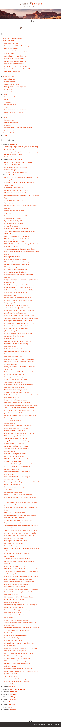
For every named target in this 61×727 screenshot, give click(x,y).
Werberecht (12, 709)
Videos (6, 107)
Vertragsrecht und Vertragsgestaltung (15, 87)
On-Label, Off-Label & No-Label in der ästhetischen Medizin (21, 195)
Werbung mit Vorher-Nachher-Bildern (15, 541)
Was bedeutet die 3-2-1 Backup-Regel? (15, 431)
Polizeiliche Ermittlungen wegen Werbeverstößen (19, 582)
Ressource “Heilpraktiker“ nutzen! (14, 336)
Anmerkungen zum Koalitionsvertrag (15, 259)
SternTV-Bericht (9, 338)
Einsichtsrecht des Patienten (12, 612)
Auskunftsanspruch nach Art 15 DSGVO (16, 446)
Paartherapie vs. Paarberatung (13, 377)
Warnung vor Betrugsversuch (13, 218)
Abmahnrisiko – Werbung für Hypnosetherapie (18, 464)
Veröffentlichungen (10, 105)
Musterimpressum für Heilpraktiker (15, 110)
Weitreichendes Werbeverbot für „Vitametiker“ (18, 669)
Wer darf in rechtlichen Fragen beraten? (16, 390)
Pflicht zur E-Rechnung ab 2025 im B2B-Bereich (18, 300)
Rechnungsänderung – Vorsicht (13, 223)
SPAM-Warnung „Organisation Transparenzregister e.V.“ (21, 530)
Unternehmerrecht (8, 76)
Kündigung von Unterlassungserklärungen (17, 681)
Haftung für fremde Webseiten (13, 607)
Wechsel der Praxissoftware (12, 461)
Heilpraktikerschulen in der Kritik (14, 387)
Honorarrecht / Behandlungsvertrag (15, 61)
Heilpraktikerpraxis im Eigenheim (14, 518)
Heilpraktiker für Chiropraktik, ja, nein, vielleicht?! (19, 290)
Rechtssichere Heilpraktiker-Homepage (16, 66)
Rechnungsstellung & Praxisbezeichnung (16, 167)
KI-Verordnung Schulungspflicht (13, 188)
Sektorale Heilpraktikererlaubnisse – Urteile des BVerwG (21, 525)
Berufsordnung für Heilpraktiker (14, 538)
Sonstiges (12, 704)
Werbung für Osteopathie (12, 257)
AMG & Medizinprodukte (17, 689)
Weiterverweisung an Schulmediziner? (15, 436)
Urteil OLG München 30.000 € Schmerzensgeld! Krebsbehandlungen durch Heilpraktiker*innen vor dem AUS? (21, 497)
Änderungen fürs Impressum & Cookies (16, 328)
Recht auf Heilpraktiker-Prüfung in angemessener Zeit (20, 515)
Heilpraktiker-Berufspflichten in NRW (15, 454)
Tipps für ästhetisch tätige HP (13, 221)
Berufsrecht (13, 692)
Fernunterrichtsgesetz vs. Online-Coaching (17, 351)
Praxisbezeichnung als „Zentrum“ (14, 374)
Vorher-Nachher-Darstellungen (13, 200)
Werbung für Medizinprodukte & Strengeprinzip (18, 425)
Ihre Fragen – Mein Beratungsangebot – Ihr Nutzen (19, 535)
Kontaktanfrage (9, 120)
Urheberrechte (8, 633)
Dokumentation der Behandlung (14, 487)
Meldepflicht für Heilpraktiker (13, 546)
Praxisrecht (12, 702)
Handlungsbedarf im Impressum (14, 211)
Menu (32, 21)
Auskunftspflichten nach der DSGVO (15, 566)
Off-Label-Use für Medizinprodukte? (15, 193)
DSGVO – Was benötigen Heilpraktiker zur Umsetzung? (20, 569)
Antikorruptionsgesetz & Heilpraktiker (15, 635)
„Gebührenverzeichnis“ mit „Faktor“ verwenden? (18, 162)
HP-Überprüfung (14, 697)
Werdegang (7, 102)
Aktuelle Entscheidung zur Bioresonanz (16, 620)
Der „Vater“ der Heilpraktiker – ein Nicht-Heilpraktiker (20, 533)
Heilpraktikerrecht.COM (11, 43)
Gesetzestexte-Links (10, 115)
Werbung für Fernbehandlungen (14, 443)
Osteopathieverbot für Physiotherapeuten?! (17, 679)
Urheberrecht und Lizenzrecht (13, 84)
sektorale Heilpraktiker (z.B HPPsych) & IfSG (17, 308)
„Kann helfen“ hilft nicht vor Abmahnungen (17, 559)
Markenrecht (8, 89)
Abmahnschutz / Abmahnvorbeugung (15, 51)
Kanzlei (5, 94)
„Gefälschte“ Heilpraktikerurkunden (15, 331)
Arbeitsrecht (8, 92)
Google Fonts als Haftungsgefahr (14, 456)
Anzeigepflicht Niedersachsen (13, 528)
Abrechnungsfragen (15, 159)
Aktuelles (12, 175)
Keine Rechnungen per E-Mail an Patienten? (17, 264)
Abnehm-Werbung (9, 684)
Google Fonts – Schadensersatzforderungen (17, 441)
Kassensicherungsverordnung (13, 492)
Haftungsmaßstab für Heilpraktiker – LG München (19, 310)
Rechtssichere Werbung (11, 469)
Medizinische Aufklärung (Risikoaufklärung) (17, 610)
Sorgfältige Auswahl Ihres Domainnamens (16, 630)
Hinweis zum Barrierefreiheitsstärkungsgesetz (18, 262)
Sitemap (5, 74)
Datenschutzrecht (9, 79)
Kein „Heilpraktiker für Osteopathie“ (15, 651)
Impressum (7, 125)
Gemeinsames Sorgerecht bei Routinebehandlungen (20, 249)
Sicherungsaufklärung (10, 676)
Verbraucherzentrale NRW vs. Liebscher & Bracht (19, 372)
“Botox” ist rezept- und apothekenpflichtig (16, 239)
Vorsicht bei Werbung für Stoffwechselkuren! (17, 466)
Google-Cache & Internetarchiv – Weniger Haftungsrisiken (21, 318)
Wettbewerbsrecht (10, 82)
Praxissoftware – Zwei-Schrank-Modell (15, 216)
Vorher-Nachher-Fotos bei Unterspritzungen (17, 298)
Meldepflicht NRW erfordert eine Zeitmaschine (18, 333)
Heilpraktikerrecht (8, 41)
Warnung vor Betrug (10, 267)
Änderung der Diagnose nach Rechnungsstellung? (19, 408)
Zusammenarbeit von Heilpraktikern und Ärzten (18, 69)
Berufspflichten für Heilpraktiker (14, 58)
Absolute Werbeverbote (11, 602)
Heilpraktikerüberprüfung (12, 71)
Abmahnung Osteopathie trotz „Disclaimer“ (17, 584)
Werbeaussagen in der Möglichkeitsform (16, 392)
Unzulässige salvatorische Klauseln (14, 512)
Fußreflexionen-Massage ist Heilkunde (15, 269)
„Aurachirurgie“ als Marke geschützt (15, 313)
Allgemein (12, 686)
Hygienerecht (13, 699)
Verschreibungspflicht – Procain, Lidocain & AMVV (19, 315)
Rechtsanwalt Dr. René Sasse (11, 133)
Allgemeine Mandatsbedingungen (13, 38)
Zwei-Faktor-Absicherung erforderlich (15, 438)
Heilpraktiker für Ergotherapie (13, 349)
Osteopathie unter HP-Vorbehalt (14, 241)
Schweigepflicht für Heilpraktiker (14, 420)
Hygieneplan (8, 198)
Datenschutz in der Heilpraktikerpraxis (15, 56)
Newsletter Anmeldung (11, 122)
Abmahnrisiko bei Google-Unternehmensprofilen (19, 433)
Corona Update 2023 (10, 364)
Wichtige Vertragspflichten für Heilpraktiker (17, 658)
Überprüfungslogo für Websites (13, 112)
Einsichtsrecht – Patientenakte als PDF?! (16, 326)
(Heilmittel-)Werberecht (11, 48)
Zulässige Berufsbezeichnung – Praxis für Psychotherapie (21, 589)
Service (5, 135)
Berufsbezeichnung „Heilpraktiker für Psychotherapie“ (20, 605)
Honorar (7, 99)
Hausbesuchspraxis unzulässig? (13, 543)
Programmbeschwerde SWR (12, 523)
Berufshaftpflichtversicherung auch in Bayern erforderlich (21, 628)
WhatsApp (7, 213)
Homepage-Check (9, 97)
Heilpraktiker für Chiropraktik (13, 356)
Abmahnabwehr (9, 53)
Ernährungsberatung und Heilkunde (15, 272)
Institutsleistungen (10, 645)
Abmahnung (13, 144)
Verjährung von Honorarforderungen (15, 172)
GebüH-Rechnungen (10, 170)
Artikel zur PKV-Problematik (12, 164)
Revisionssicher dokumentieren (13, 354)
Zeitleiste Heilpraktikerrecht (12, 479)
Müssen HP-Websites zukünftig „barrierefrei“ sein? (19, 323)
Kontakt (5, 117)
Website (11, 707)
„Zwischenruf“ (8, 489)
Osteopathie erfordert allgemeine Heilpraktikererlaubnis (21, 405)
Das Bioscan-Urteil (9, 423)
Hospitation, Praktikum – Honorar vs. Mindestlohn (19, 359)
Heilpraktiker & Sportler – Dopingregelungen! (17, 341)
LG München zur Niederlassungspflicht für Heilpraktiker (21, 648)
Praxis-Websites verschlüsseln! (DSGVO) (16, 587)
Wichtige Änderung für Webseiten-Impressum (18, 520)
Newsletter (51, 724)
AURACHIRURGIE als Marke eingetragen (16, 379)
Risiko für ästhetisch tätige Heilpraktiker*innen (18, 428)
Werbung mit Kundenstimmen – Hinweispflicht (18, 321)
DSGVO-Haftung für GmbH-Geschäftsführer (17, 459)
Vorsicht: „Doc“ (8, 203)
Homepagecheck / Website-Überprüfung (16, 46)
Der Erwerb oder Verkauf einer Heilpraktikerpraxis (19, 643)
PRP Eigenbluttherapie (11, 226)
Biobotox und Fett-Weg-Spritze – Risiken (16, 228)
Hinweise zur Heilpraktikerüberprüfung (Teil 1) (18, 477)
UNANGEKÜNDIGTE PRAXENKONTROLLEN (16, 236)
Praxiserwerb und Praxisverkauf (13, 64)
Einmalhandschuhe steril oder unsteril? (16, 190)
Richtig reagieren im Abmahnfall (14, 157)
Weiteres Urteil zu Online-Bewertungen (16, 661)
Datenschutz (13, 694)
